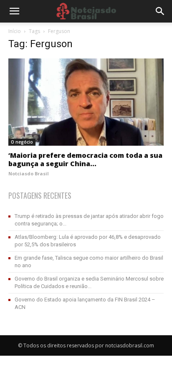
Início (14, 31)
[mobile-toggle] (14, 11)
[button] (160, 11)
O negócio (22, 142)
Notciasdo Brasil (28, 173)
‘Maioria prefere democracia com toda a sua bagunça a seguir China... (85, 159)
